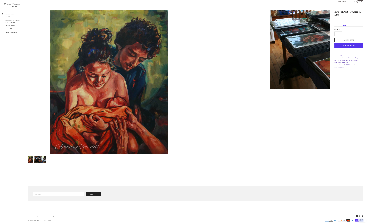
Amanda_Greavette (342, 58)
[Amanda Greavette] (11, 5)
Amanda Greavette (36, 220)
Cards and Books (9, 29)
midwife (353, 64)
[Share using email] (347, 73)
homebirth (345, 62)
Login (339, 1)
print (341, 55)
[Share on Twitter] (342, 73)
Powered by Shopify (47, 220)
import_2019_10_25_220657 (342, 64)
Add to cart (349, 40)
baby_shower (337, 60)
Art (349, 58)
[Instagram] (359, 216)
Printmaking (341, 67)
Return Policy (50, 216)
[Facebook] (357, 216)
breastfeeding (337, 62)
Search (29, 216)
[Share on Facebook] (340, 73)
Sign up (93, 194)
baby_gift (356, 58)
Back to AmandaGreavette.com (64, 216)
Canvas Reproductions (11, 32)
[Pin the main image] (344, 73)
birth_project (354, 60)
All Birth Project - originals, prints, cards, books (12, 21)
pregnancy (358, 64)
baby (352, 58)
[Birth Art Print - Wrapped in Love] (109, 82)
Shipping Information (39, 216)
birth (343, 60)
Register (344, 1)
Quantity (337, 29)
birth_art (348, 60)
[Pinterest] (362, 216)
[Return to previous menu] (2, 13)
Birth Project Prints (10, 25)
